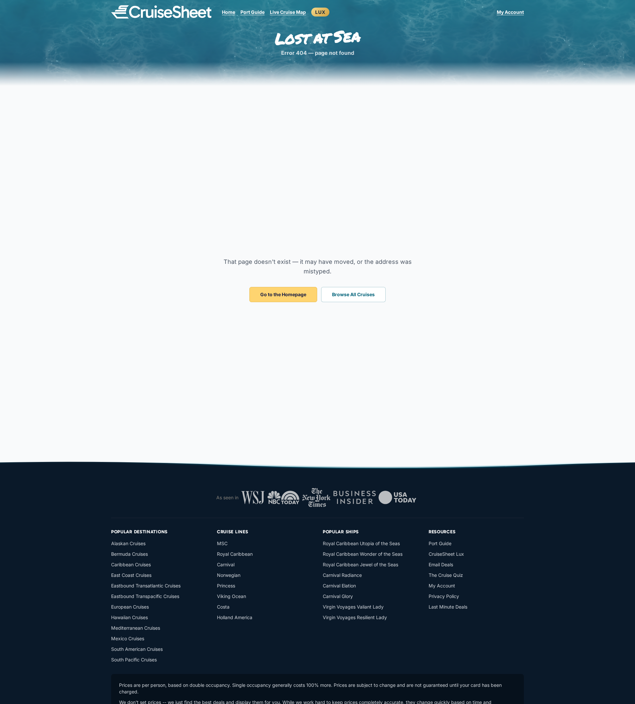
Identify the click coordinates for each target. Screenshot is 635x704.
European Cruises (130, 607)
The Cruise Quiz (446, 575)
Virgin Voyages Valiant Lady (353, 607)
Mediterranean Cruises (135, 628)
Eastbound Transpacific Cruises (145, 596)
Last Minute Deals (448, 607)
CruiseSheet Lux (446, 554)
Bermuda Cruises (129, 554)
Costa (223, 607)
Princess (226, 585)
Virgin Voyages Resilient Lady (355, 617)
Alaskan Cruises (128, 543)
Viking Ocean (231, 596)
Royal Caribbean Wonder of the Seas (362, 554)
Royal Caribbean (235, 554)
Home (228, 12)
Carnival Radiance (342, 575)
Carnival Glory (338, 596)
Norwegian (228, 575)
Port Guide (252, 12)
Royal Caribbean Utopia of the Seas (361, 543)
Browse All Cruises (353, 294)
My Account (510, 12)
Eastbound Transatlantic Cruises (146, 585)
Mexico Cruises (127, 638)
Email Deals (441, 564)
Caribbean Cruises (131, 564)
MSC (222, 543)
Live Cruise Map (288, 12)
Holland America (234, 617)
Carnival (225, 564)
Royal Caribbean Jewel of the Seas (360, 564)
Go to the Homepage (283, 294)
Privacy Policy (444, 596)
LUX (320, 12)
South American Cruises (137, 649)
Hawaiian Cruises (129, 617)
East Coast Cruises (131, 575)
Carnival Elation (339, 585)
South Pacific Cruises (134, 659)
